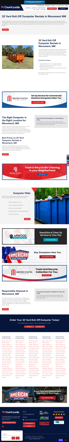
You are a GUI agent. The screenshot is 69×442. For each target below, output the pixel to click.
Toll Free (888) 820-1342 (29, 414)
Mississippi (8, 355)
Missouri (3, 357)
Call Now (65, 440)
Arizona (9, 340)
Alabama (3, 340)
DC (11, 344)
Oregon (7, 366)
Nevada (3, 359)
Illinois (8, 348)
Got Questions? (40, 5)
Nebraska (11, 357)
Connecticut (8, 344)
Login (66, 5)
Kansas (5, 350)
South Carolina (4, 370)
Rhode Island (9, 368)
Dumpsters (28, 7)
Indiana (11, 348)
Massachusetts (4, 353)
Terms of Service (40, 436)
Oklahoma (4, 366)
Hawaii (3, 348)
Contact (53, 5)
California (7, 342)
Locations (43, 9)
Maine (7, 351)
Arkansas (3, 342)
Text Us (60, 440)
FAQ (34, 9)
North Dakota (4, 364)
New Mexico (9, 361)
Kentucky (9, 350)
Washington (11, 373)
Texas (8, 372)
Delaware (3, 346)
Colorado (3, 344)
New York (3, 362)
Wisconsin (9, 375)
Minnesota (4, 355)
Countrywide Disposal (34, 437)
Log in (39, 438)
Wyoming (3, 377)
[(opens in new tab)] (34, 99)
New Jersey (4, 361)
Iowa (3, 350)
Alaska (7, 340)
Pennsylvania (4, 368)
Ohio (8, 364)
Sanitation (34, 7)
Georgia (10, 346)
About (37, 9)
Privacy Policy (28, 436)
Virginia (7, 373)
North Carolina (8, 362)
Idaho (6, 348)
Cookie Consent (34, 436)
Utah (10, 372)
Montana (7, 357)
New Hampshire (8, 359)
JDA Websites (35, 438)
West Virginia (4, 375)
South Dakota (10, 370)
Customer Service (60, 5)
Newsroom (47, 5)
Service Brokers (42, 7)
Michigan (9, 353)
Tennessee (4, 372)
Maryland (10, 351)
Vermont (3, 373)
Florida (7, 346)
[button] (19, 202)
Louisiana (3, 351)
